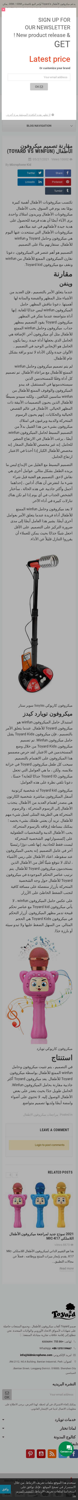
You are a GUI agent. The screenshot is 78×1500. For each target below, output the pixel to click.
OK (37, 86)
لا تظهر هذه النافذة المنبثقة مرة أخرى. (28, 114)
